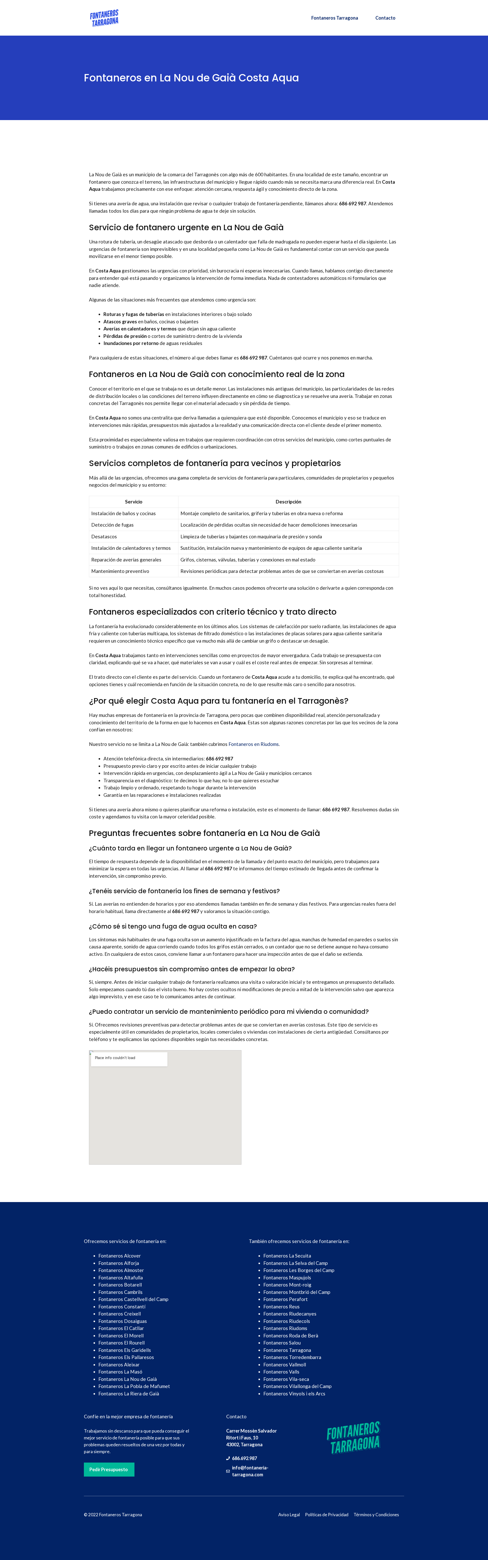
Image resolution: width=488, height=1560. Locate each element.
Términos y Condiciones (376, 1514)
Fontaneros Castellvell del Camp (133, 1299)
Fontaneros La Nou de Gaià (127, 1379)
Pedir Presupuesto (108, 1469)
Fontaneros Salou (282, 1343)
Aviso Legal (289, 1514)
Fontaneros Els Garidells (124, 1350)
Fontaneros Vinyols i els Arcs (294, 1393)
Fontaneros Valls (281, 1372)
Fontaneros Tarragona (334, 18)
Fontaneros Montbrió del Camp (296, 1292)
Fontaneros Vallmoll (284, 1364)
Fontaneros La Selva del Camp (295, 1263)
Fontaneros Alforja (118, 1263)
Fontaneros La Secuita (287, 1256)
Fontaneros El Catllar (121, 1328)
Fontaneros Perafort (285, 1299)
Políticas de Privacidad (326, 1514)
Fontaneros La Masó (120, 1372)
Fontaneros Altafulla (120, 1277)
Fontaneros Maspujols (287, 1277)
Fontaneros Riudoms (285, 1328)
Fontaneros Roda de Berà (290, 1335)
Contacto (385, 18)
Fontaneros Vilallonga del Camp (297, 1386)
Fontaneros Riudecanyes (289, 1314)
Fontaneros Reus (281, 1306)
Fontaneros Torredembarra (292, 1357)
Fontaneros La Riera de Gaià (128, 1393)
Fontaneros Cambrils (120, 1292)
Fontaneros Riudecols (286, 1321)
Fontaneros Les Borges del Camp (298, 1270)
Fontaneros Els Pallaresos (126, 1357)
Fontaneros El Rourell (121, 1343)
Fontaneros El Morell (121, 1335)
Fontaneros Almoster (121, 1270)
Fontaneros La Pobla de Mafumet (134, 1386)
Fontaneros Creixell (119, 1314)
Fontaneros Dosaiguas (122, 1321)
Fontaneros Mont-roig (287, 1285)
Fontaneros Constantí (121, 1306)
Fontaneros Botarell (120, 1285)
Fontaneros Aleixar (119, 1364)
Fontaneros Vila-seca (286, 1379)
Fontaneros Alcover (119, 1256)
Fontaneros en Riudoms (253, 744)
